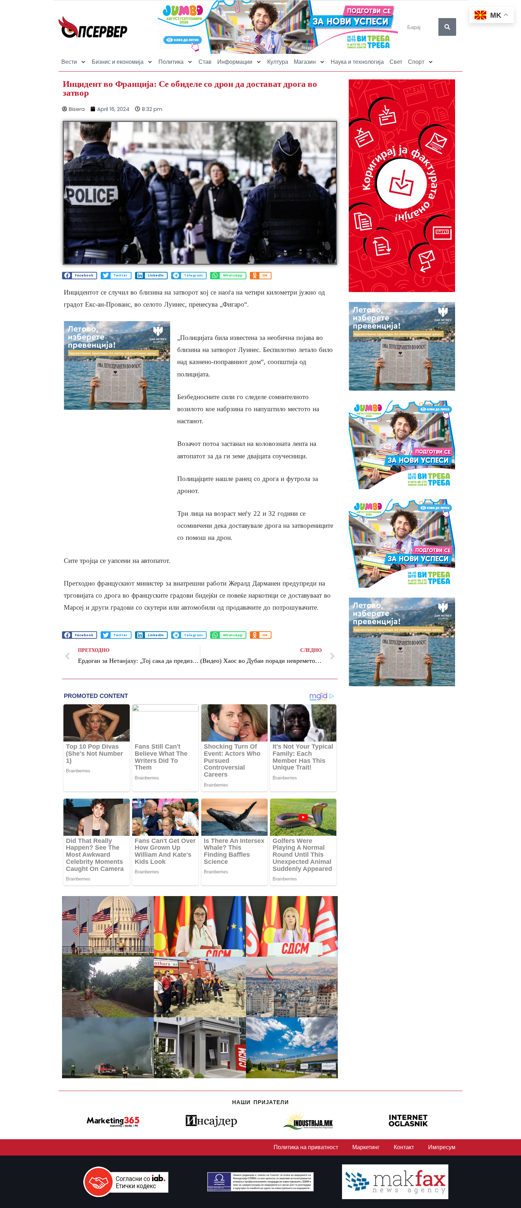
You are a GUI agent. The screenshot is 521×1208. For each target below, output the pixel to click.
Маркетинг (366, 1147)
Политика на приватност (306, 1147)
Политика (171, 62)
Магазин (305, 62)
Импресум (441, 1147)
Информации (234, 62)
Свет (396, 62)
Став (205, 62)
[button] (79, 275)
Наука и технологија (357, 62)
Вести (69, 62)
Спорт (416, 62)
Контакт (404, 1147)
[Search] (447, 27)
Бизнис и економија (118, 62)
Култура (277, 62)
